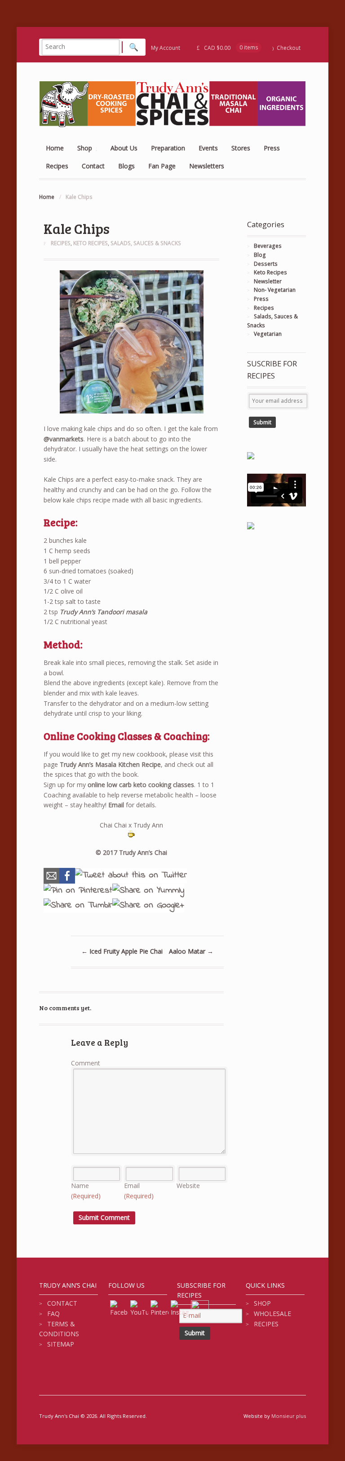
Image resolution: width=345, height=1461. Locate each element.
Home (55, 148)
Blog (260, 255)
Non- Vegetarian (275, 290)
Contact (93, 166)
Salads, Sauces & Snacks (146, 243)
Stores (240, 148)
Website (188, 1185)
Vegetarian (268, 334)
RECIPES (266, 1324)
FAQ (53, 1313)
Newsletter (268, 281)
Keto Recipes (90, 243)
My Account (165, 48)
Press (272, 148)
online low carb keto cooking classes (141, 784)
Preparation (168, 148)
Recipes (57, 166)
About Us (124, 148)
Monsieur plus (288, 1416)
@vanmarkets (64, 439)
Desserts (266, 264)
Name (86, 1190)
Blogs (126, 166)
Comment (85, 1063)
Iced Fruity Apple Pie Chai (122, 951)
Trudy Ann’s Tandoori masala (104, 611)
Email (116, 805)
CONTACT (62, 1303)
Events (208, 148)
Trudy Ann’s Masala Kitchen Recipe (110, 764)
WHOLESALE (272, 1313)
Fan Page (162, 166)
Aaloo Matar (191, 951)
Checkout (289, 48)
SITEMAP (60, 1344)
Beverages (268, 246)
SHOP (262, 1303)
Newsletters (206, 166)
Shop (84, 148)
